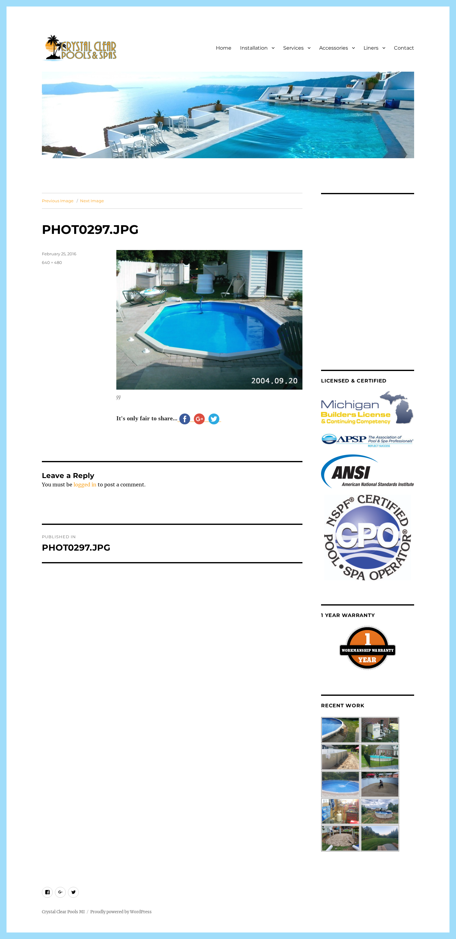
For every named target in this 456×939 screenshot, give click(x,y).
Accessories (333, 48)
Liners (371, 48)
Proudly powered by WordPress (121, 911)
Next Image (92, 200)
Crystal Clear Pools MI (63, 911)
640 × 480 (52, 262)
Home (223, 48)
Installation (254, 48)
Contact (404, 48)
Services (293, 48)
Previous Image (58, 200)
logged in (85, 484)
